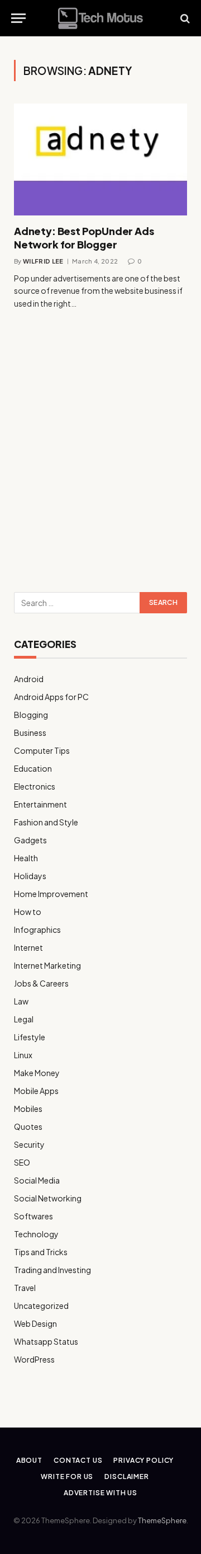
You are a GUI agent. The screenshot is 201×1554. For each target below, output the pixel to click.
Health (26, 858)
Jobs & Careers (41, 983)
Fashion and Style (46, 822)
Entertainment (40, 804)
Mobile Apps (36, 1091)
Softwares (33, 1216)
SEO (22, 1162)
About (29, 1460)
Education (33, 768)
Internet (28, 947)
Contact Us (78, 1460)
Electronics (34, 786)
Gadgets (30, 840)
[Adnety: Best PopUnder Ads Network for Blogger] (100, 159)
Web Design (35, 1323)
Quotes (28, 1126)
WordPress (34, 1359)
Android (29, 679)
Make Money (37, 1073)
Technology (36, 1234)
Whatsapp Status (46, 1341)
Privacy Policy (143, 1460)
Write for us (67, 1476)
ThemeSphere (162, 1520)
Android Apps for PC (51, 697)
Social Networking (48, 1198)
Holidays (30, 876)
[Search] (184, 18)
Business (30, 732)
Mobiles (28, 1109)
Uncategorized (41, 1306)
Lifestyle (29, 1037)
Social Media (37, 1180)
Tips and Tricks (41, 1252)
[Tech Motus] (100, 18)
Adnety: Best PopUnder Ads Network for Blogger (84, 237)
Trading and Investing (52, 1270)
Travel (25, 1288)
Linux (23, 1055)
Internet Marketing (47, 965)
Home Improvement (51, 894)
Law (21, 1001)
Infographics (37, 929)
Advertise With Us (100, 1493)
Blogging (31, 715)
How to (27, 912)
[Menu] (18, 18)
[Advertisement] (100, 466)
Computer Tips (42, 750)
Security (29, 1144)
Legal (24, 1019)
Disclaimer (126, 1476)
